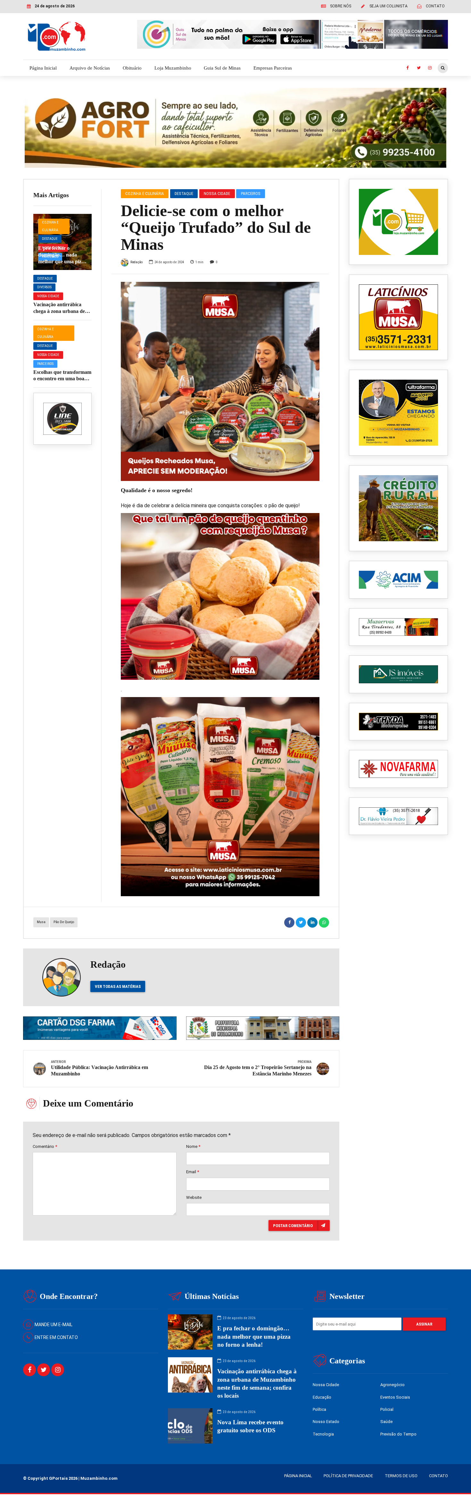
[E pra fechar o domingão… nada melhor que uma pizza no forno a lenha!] (62, 242)
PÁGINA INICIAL (298, 1475)
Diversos (44, 287)
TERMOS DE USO (401, 1475)
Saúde (386, 1421)
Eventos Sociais (395, 1397)
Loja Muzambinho (172, 68)
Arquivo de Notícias (90, 68)
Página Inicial (43, 68)
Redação (136, 262)
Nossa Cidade (48, 296)
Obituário (132, 68)
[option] (220, 381)
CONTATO (438, 1475)
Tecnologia (323, 1434)
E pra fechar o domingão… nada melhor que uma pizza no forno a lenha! (254, 1336)
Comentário (45, 1146)
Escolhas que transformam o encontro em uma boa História (62, 378)
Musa (41, 922)
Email (192, 1171)
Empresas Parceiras (272, 68)
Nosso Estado (326, 1421)
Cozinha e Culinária (50, 226)
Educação (322, 1397)
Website (194, 1197)
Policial (386, 1409)
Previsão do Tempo (398, 1434)
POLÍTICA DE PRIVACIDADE (348, 1475)
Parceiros (45, 364)
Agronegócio (392, 1384)
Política (319, 1409)
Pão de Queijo (64, 922)
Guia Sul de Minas (222, 68)
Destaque (50, 239)
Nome (193, 1146)
